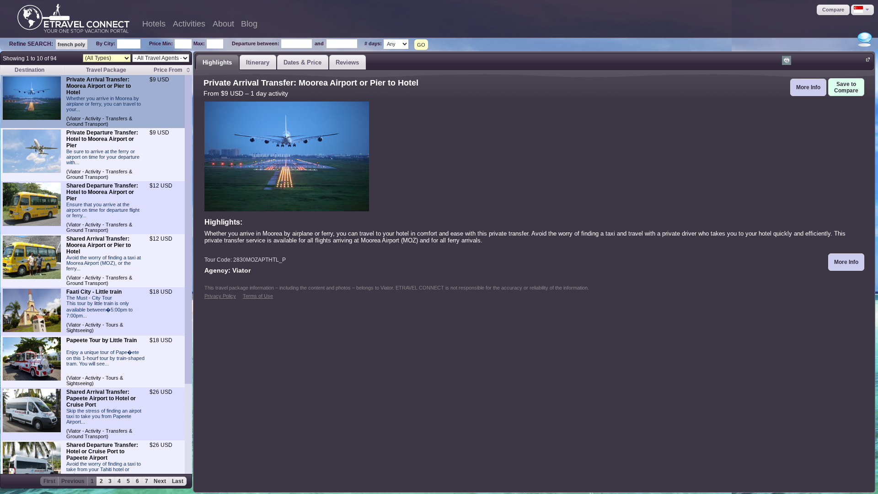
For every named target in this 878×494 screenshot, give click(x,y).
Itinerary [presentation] (257, 62)
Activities (189, 23)
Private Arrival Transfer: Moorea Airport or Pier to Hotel (98, 86)
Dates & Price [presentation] (302, 62)
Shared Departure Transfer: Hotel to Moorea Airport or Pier (102, 192)
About (223, 23)
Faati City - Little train (94, 292)
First (49, 481)
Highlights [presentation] (217, 62)
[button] (833, 10)
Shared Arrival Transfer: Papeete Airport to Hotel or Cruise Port (101, 398)
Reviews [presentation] (347, 62)
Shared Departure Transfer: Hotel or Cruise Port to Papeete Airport (102, 451)
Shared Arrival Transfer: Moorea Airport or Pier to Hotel (98, 245)
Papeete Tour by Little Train (101, 340)
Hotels (154, 23)
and (319, 43)
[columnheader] (172, 70)
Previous (73, 481)
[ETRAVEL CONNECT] (73, 18)
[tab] (217, 62)
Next (160, 481)
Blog (249, 23)
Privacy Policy (220, 296)
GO (421, 45)
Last (177, 481)
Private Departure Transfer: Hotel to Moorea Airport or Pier (102, 139)
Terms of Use (258, 296)
